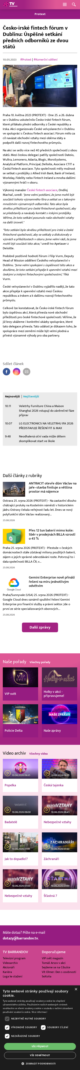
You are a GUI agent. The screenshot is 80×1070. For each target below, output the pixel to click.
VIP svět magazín (52, 958)
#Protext (25, 59)
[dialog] (40, 1027)
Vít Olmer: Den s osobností (59, 972)
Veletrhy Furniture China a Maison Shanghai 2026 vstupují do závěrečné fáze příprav (46, 410)
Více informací (39, 1012)
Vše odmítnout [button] (40, 1055)
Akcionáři (9, 967)
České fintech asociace (42, 190)
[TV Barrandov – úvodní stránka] (10, 4)
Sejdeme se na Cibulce (56, 967)
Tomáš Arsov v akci (53, 963)
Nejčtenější (31, 396)
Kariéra (7, 972)
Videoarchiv (10, 963)
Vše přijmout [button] (40, 1046)
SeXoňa (46, 976)
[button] (40, 1063)
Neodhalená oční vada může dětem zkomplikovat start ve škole (42, 439)
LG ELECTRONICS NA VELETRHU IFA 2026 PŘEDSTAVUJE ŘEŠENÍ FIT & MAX (46, 426)
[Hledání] (74, 5)
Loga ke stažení (12, 976)
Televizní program (14, 958)
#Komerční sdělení (45, 59)
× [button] (75, 989)
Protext (40, 14)
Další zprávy (40, 627)
